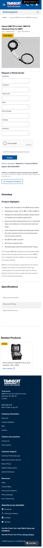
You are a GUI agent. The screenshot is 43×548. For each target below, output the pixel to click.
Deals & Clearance (8, 472)
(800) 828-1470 (7, 405)
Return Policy (6, 464)
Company (5, 120)
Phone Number (7, 111)
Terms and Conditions (9, 491)
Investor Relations (8, 422)
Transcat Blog (6, 486)
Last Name (5, 85)
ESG (3, 426)
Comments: (5, 128)
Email (3, 102)
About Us (5, 418)
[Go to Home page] (14, 4)
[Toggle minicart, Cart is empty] (37, 5)
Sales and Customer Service (11, 460)
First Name (5, 76)
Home (4, 17)
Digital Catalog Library (9, 468)
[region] (21, 357)
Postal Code (6, 93)
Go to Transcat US (8, 499)
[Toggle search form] (32, 5)
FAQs (3, 482)
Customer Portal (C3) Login (11, 456)
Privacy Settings (7, 495)
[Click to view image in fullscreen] (21, 52)
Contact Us (5, 441)
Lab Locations (6, 445)
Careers (4, 430)
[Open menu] (4, 5)
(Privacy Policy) (28, 534)
